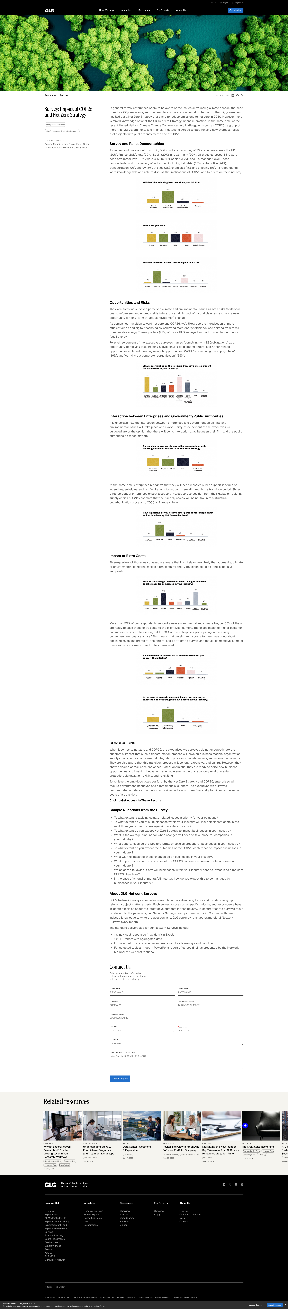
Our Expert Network (55, 1259)
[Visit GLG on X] (230, 1185)
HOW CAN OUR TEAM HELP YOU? (123, 1052)
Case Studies (127, 1217)
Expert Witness (53, 1245)
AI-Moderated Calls (55, 1217)
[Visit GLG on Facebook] (242, 1185)
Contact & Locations (190, 1214)
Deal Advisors (52, 1242)
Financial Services (93, 1210)
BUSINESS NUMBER (186, 1001)
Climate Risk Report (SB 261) (185, 1297)
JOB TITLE (183, 1027)
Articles (124, 1214)
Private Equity (91, 1214)
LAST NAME (183, 988)
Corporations (91, 1224)
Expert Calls (51, 1214)
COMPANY (114, 1001)
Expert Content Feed (56, 1224)
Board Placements (55, 1238)
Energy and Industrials (55, 124)
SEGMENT (114, 1040)
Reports (124, 1221)
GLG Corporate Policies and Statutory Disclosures (103, 1297)
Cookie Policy (76, 1297)
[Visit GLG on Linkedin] (224, 1185)
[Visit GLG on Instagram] (236, 1185)
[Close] (285, 1304)
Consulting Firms (93, 1217)
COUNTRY (113, 1027)
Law (86, 1221)
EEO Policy (130, 1297)
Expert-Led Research (56, 1228)
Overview (50, 1210)
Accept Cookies (274, 1305)
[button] (224, 2)
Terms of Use (63, 1297)
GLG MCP (50, 1256)
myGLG (48, 1252)
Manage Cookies (255, 1305)
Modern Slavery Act (163, 1297)
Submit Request (120, 1078)
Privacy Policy (50, 1297)
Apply (157, 1214)
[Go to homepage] (50, 1184)
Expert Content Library (57, 1221)
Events (48, 1249)
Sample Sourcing (54, 1235)
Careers (213, 2)
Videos (123, 1224)
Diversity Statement (145, 1297)
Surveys (49, 1231)
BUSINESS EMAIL (117, 1014)
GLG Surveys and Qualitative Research (62, 131)
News (182, 1217)
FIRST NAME (115, 988)
